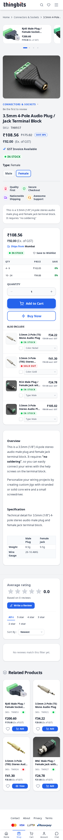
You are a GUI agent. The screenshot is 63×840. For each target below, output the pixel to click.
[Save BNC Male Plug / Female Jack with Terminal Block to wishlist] (38, 786)
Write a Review (23, 605)
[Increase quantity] (51, 292)
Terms (48, 818)
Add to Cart (35, 303)
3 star (41, 617)
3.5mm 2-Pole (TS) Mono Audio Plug (30, 336)
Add (22, 728)
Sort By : (12, 632)
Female (23, 173)
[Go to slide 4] (38, 48)
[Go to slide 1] (25, 48)
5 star (20, 617)
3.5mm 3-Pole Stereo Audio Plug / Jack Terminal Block (30, 407)
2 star (12, 623)
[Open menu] (56, 5)
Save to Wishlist (46, 253)
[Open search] (41, 5)
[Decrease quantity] (11, 292)
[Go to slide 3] (33, 48)
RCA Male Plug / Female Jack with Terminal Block (29, 383)
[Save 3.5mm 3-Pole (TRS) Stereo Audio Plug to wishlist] (8, 786)
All (11, 617)
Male (8, 173)
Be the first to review (15, 109)
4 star (30, 617)
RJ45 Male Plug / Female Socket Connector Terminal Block (15, 705)
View (21, 786)
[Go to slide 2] (29, 48)
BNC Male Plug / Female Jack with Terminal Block (45, 762)
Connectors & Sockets (26, 17)
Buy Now (34, 316)
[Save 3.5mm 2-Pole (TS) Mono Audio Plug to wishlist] (38, 729)
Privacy (38, 818)
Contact (15, 818)
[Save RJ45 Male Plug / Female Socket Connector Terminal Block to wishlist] (8, 729)
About (26, 818)
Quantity (13, 284)
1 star (22, 623)
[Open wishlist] (49, 5)
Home (6, 17)
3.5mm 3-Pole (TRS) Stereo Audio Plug (27, 359)
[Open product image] (31, 76)
